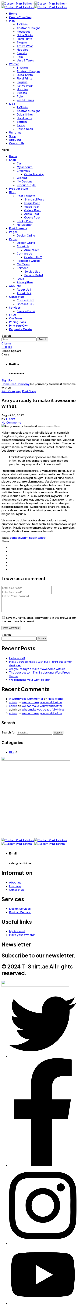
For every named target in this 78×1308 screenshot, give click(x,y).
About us (15, 882)
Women (14, 64)
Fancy (21, 125)
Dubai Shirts (25, 35)
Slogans (22, 42)
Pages (13, 231)
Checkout (23, 170)
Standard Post (34, 199)
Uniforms (15, 132)
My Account (17, 931)
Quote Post (32, 217)
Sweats (22, 53)
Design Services (20, 908)
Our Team (23, 264)
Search (6, 634)
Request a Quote (28, 260)
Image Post (32, 203)
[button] (7, 380)
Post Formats (26, 195)
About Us (15, 139)
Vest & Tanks (25, 60)
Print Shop (29, 391)
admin (13, 702)
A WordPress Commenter (26, 698)
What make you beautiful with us (43, 709)
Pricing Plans (25, 282)
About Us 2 (31, 250)
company (16, 537)
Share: (6, 541)
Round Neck (25, 128)
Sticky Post (25, 221)
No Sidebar (24, 224)
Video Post (31, 206)
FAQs (20, 278)
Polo (20, 56)
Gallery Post (32, 210)
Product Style (26, 185)
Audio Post (31, 213)
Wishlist (22, 177)
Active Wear (25, 46)
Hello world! (17, 658)
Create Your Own (20, 17)
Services (22, 268)
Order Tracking (34, 174)
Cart (20, 163)
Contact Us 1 (25, 300)
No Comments (11, 422)
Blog (12, 192)
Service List (32, 271)
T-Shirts (22, 24)
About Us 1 (24, 289)
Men (12, 20)
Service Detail (33, 275)
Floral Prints (24, 38)
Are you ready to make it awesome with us (37, 669)
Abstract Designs (28, 28)
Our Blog (15, 886)
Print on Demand (20, 912)
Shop (12, 136)
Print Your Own (18, 325)
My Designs (24, 181)
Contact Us (16, 143)
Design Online (26, 235)
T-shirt (10, 419)
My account (25, 167)
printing (27, 537)
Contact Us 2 (33, 257)
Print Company (11, 391)
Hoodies (22, 49)
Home (13, 13)
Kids (12, 103)
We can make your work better (29, 679)
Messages (23, 31)
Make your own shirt (22, 934)
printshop (39, 537)
